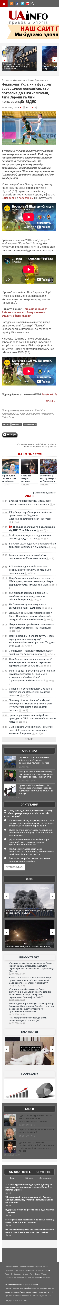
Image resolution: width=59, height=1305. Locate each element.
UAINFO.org (9, 198)
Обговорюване (20, 1172)
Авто (7, 1274)
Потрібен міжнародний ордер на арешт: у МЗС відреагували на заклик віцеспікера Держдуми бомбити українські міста (31, 581)
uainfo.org (35, 1288)
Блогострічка (29, 957)
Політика (31, 1267)
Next (55, 59)
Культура (24, 1270)
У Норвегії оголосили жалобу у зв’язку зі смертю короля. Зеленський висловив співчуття (30, 692)
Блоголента (21, 1278)
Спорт (25, 1274)
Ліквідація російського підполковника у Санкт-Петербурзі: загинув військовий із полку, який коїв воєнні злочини (30, 616)
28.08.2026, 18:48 (17, 986)
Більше (29, 739)
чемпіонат (16, 424)
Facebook (47, 394)
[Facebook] (16, 4)
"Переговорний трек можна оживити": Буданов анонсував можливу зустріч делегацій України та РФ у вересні (29, 1200)
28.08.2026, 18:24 (17, 1014)
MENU (4, 3)
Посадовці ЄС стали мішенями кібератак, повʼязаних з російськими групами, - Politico (34, 760)
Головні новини (19, 1267)
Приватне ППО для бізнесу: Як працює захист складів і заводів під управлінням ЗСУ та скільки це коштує (36, 789)
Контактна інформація (22, 1295)
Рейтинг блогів (34, 1278)
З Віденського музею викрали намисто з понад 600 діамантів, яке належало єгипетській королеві (31, 730)
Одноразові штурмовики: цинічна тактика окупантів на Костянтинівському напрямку (35, 1118)
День (12, 1178)
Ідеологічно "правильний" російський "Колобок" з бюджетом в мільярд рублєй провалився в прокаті (36, 1146)
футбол (6, 424)
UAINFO (51, 400)
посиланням (26, 198)
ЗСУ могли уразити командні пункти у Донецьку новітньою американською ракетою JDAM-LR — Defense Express (28, 1187)
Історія (38, 1270)
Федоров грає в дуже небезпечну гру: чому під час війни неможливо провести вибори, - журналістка (36, 774)
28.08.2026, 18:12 (17, 1023)
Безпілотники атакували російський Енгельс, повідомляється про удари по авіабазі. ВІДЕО (28, 947)
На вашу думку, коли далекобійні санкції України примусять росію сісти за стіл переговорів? (28, 813)
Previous (3, 59)
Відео (37, 1274)
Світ (16, 1270)
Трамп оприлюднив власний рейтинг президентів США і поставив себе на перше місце (32, 718)
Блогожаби (29, 1031)
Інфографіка (29, 1074)
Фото (29, 879)
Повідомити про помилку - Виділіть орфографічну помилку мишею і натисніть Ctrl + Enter (28, 414)
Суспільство (41, 1267)
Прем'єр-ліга (30, 424)
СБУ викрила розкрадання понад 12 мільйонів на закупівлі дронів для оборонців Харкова (28, 596)
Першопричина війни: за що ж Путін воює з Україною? (36, 1130)
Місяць (29, 1178)
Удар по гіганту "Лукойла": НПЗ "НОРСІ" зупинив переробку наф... (26, 66)
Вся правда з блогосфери (13, 80)
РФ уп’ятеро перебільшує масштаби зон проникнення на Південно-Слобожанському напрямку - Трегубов (30, 515)
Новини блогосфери (37, 80)
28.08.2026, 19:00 (17, 974)
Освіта (46, 1270)
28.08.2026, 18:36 (17, 1000)
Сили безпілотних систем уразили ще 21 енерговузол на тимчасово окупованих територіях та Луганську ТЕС (30, 662)
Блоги (29, 1109)
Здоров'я (17, 1274)
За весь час (45, 1178)
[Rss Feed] (11, 4)
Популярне (42, 1172)
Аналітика (29, 750)
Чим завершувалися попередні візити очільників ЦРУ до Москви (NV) (28, 1019)
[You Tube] (27, 4)
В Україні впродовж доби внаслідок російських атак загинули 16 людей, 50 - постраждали (30, 569)
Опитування (29, 804)
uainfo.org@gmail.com (41, 1295)
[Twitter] (22, 4)
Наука (31, 1270)
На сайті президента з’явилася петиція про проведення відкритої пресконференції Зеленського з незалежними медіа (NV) (30, 980)
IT (11, 1274)
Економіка (9, 1270)
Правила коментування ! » (44, 493)
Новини (28, 496)
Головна (8, 1267)
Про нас (8, 1295)
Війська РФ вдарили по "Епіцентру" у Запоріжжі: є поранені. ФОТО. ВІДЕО (29, 911)
